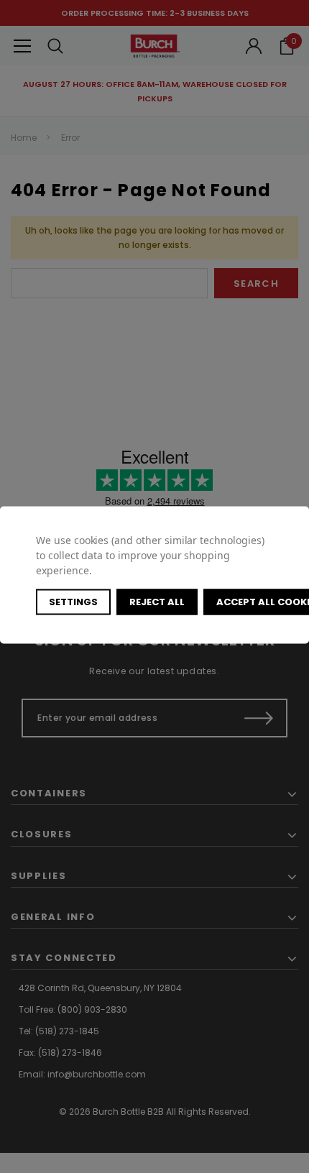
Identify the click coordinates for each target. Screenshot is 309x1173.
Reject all (157, 601)
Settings (73, 601)
